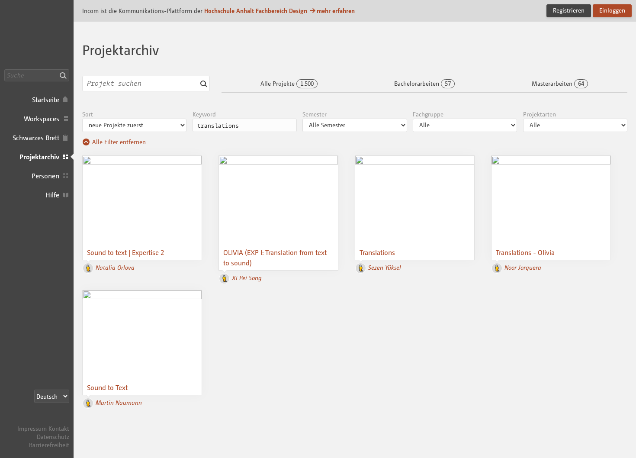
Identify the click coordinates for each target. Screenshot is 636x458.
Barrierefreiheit (49, 444)
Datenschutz (53, 436)
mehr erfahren (336, 10)
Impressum (32, 428)
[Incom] (54, 420)
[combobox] (146, 83)
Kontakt (58, 428)
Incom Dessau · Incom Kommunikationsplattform (36, 34)
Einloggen (612, 10)
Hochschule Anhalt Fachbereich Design (255, 10)
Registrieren (569, 10)
